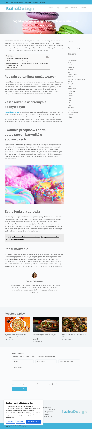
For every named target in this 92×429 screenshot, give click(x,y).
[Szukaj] (86, 2)
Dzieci (70, 65)
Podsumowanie (12, 67)
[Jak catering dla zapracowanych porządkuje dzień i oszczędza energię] (46, 324)
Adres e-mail (41, 361)
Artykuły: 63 (34, 297)
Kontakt (42, 2)
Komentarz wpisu (19, 389)
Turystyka (71, 107)
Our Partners (72, 91)
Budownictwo (72, 60)
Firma (69, 72)
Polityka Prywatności (16, 2)
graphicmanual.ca (74, 74)
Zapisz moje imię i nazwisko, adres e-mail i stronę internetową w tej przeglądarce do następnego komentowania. (46, 384)
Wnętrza (70, 115)
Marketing (71, 84)
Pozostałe (71, 96)
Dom (58, 8)
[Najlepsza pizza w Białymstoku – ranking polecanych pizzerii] (17, 324)
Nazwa (16, 361)
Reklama (35, 2)
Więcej (83, 8)
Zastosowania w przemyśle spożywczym (20, 61)
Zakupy (70, 117)
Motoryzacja (72, 88)
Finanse (70, 70)
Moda (66, 8)
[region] (23, 412)
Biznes (51, 8)
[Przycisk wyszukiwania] (85, 41)
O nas (6, 2)
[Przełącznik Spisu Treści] (46, 56)
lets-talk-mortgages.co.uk (76, 79)
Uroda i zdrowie (73, 112)
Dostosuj (10, 421)
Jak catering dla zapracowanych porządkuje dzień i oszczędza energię (44, 337)
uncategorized (72, 110)
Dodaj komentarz (19, 367)
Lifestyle (73, 8)
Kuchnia (70, 77)
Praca (69, 98)
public (70, 103)
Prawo (70, 100)
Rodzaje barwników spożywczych (17, 58)
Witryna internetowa (66, 361)
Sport (69, 105)
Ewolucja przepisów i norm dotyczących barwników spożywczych (27, 63)
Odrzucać (20, 421)
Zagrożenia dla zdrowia (14, 65)
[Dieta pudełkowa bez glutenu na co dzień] (74, 324)
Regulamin (28, 2)
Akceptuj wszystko (33, 421)
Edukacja (71, 67)
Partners (70, 93)
